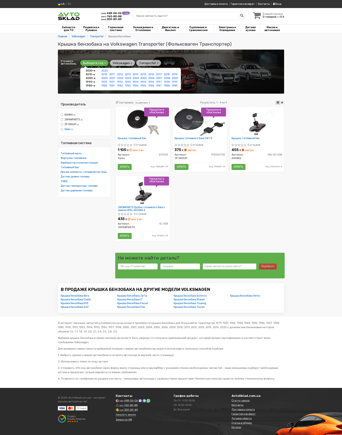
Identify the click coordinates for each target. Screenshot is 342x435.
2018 (167, 74)
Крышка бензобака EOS (74, 303)
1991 (112, 81)
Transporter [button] (148, 63)
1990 (104, 81)
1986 (151, 85)
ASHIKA (69, 114)
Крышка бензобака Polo (131, 307)
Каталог (236, 427)
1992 (120, 81)
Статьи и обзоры (242, 422)
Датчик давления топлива (76, 190)
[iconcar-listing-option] (282, 103)
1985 (143, 85)
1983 (128, 85)
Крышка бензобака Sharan (189, 299)
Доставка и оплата (216, 4)
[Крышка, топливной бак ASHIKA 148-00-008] (257, 122)
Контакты (264, 4)
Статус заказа (241, 400)
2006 (151, 78)
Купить (124, 166)
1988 (167, 85)
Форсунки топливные (74, 158)
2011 (112, 74)
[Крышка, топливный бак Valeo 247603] (143, 122)
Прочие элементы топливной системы (84, 172)
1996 (151, 81)
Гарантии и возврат (244, 414)
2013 (128, 74)
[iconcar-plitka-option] (278, 103)
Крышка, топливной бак (246, 138)
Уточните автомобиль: (69, 62)
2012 (120, 74)
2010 (104, 74)
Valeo (68, 129)
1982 (120, 85)
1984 (135, 85)
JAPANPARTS (73, 119)
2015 (143, 74)
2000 (104, 78)
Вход (278, 4)
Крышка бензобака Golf (75, 307)
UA (62, 4)
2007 (159, 78)
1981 (112, 85)
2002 (120, 78)
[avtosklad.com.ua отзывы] (72, 419)
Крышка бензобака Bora (75, 295)
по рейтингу (142, 102)
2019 (175, 74)
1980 (104, 85)
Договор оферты (242, 418)
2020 (104, 70)
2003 (128, 78)
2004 (136, 78)
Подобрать (267, 266)
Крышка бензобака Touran (189, 307)
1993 (128, 81)
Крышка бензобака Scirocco (190, 295)
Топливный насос (71, 153)
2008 (167, 78)
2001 (112, 78)
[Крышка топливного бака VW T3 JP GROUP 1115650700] (200, 122)
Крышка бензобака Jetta (132, 295)
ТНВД (64, 181)
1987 (159, 85)
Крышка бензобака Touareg (190, 303)
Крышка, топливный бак (132, 138)
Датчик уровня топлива (75, 176)
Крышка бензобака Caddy (76, 299)
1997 (159, 81)
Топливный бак (70, 167)
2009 (175, 78)
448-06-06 (111, 13)
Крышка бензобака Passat (132, 303)
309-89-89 (111, 19)
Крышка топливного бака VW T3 (193, 138)
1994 (135, 81)
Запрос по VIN (124, 419)
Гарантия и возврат (243, 4)
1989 (175, 85)
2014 (135, 74)
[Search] (241, 15)
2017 (159, 74)
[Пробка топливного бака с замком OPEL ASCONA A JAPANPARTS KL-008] (143, 191)
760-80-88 (111, 16)
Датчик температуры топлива (79, 185)
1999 (175, 81)
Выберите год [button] (93, 63)
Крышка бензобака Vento (245, 295)
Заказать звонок (126, 414)
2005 (143, 78)
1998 (167, 81)
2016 (151, 74)
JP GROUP (71, 124)
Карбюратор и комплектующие (79, 162)
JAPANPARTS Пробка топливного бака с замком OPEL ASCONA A (141, 209)
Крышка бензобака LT (130, 299)
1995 (143, 81)
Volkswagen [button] (121, 63)
